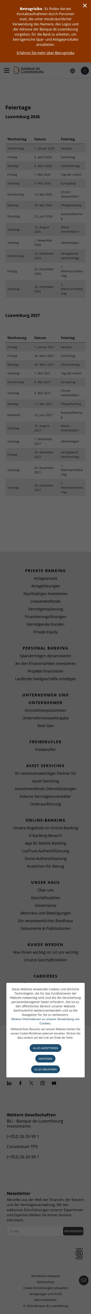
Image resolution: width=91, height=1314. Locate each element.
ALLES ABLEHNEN (45, 1069)
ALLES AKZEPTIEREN (45, 1048)
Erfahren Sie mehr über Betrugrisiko (45, 52)
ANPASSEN (45, 1059)
